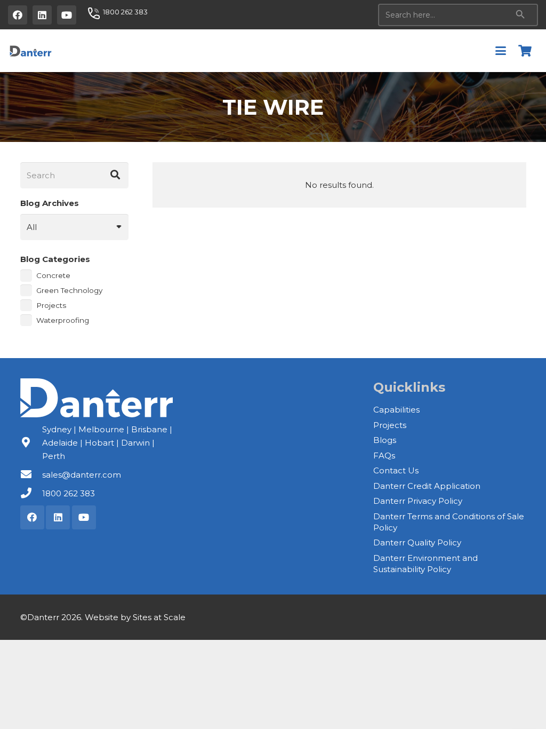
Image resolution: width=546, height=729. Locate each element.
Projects (389, 425)
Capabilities (396, 410)
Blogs (384, 440)
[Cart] (525, 50)
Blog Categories (55, 259)
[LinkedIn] (42, 15)
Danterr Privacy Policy (417, 501)
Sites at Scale (159, 617)
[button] (500, 50)
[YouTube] (66, 15)
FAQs (384, 455)
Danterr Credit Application (426, 486)
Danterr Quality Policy (417, 542)
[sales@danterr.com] (31, 474)
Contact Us (396, 470)
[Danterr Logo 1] (30, 51)
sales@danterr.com (81, 475)
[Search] (115, 175)
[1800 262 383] (31, 493)
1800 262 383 (68, 493)
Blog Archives (49, 203)
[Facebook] (17, 15)
